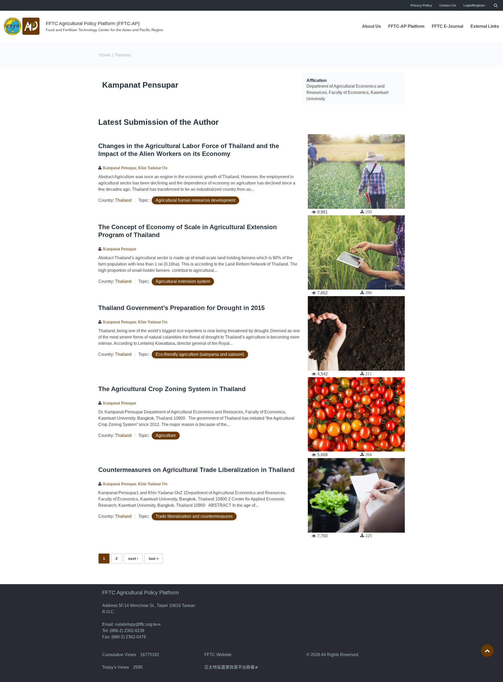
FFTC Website (218, 654)
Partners (123, 55)
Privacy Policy (421, 5)
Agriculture (166, 435)
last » (153, 558)
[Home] (22, 26)
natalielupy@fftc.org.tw (137, 624)
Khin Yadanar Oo (152, 168)
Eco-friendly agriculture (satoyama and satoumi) (200, 354)
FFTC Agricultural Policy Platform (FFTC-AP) (93, 23)
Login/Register (474, 5)
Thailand (123, 200)
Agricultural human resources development (195, 200)
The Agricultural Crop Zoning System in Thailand (172, 388)
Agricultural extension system (183, 281)
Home (104, 55)
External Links (485, 26)
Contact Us (447, 5)
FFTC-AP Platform (406, 26)
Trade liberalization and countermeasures (194, 516)
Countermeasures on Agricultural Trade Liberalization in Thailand (196, 469)
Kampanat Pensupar (140, 85)
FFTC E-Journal (447, 26)
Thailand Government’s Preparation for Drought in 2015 (181, 307)
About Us (371, 26)
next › (133, 558)
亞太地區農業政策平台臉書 (231, 667)
